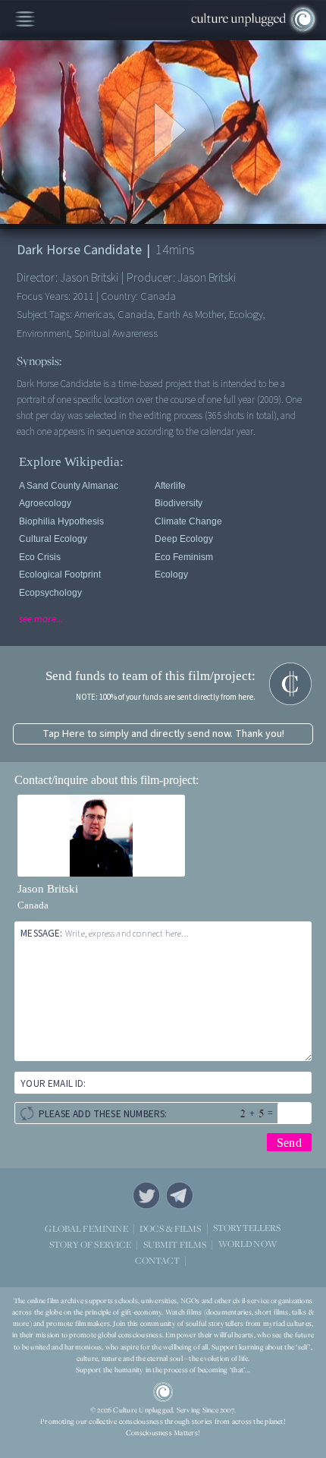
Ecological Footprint (60, 574)
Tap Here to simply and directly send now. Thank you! (163, 734)
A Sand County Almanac (68, 485)
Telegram (179, 1195)
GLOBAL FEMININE (86, 1228)
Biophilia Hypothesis (61, 521)
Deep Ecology (184, 539)
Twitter (146, 1195)
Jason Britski (47, 889)
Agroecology (45, 503)
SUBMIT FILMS (175, 1244)
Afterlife (170, 485)
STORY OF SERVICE (90, 1244)
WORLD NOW (247, 1244)
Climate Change (188, 521)
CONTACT (157, 1260)
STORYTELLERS (247, 1228)
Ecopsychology (50, 592)
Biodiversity (178, 503)
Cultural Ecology (53, 539)
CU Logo (163, 1392)
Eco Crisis (40, 557)
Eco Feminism (184, 557)
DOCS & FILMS (170, 1228)
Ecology (171, 574)
